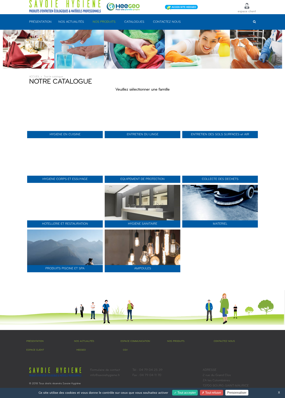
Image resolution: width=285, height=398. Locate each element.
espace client (247, 11)
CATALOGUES (134, 22)
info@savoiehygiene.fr (105, 375)
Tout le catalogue (53, 76)
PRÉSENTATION (40, 22)
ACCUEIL (34, 76)
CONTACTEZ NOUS (167, 22)
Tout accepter (186, 392)
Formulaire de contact (105, 370)
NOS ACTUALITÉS (71, 22)
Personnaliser (236, 392)
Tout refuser (212, 392)
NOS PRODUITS (104, 22)
